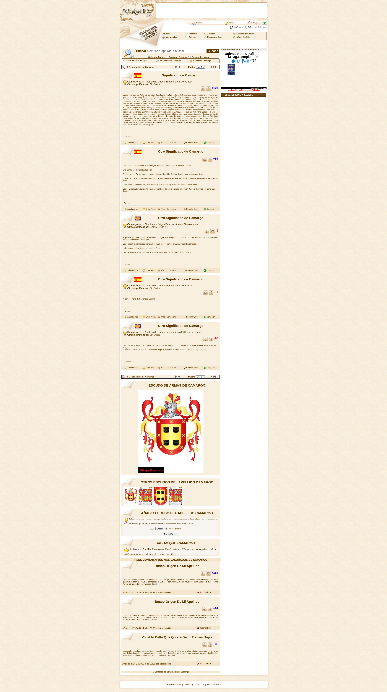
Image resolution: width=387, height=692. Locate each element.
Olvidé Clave (262, 27)
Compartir (210, 143)
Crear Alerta (150, 143)
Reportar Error (192, 143)
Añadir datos (132, 143)
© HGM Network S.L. (173, 685)
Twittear (127, 137)
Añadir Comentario (168, 143)
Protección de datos (215, 685)
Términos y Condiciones (194, 685)
